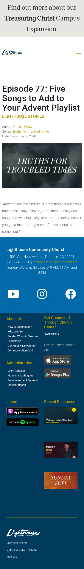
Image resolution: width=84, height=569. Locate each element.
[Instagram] (42, 294)
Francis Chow (22, 127)
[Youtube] (13, 294)
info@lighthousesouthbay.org (55, 262)
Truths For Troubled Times (31, 131)
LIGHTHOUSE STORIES (23, 116)
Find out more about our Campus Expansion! (42, 18)
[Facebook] (70, 294)
